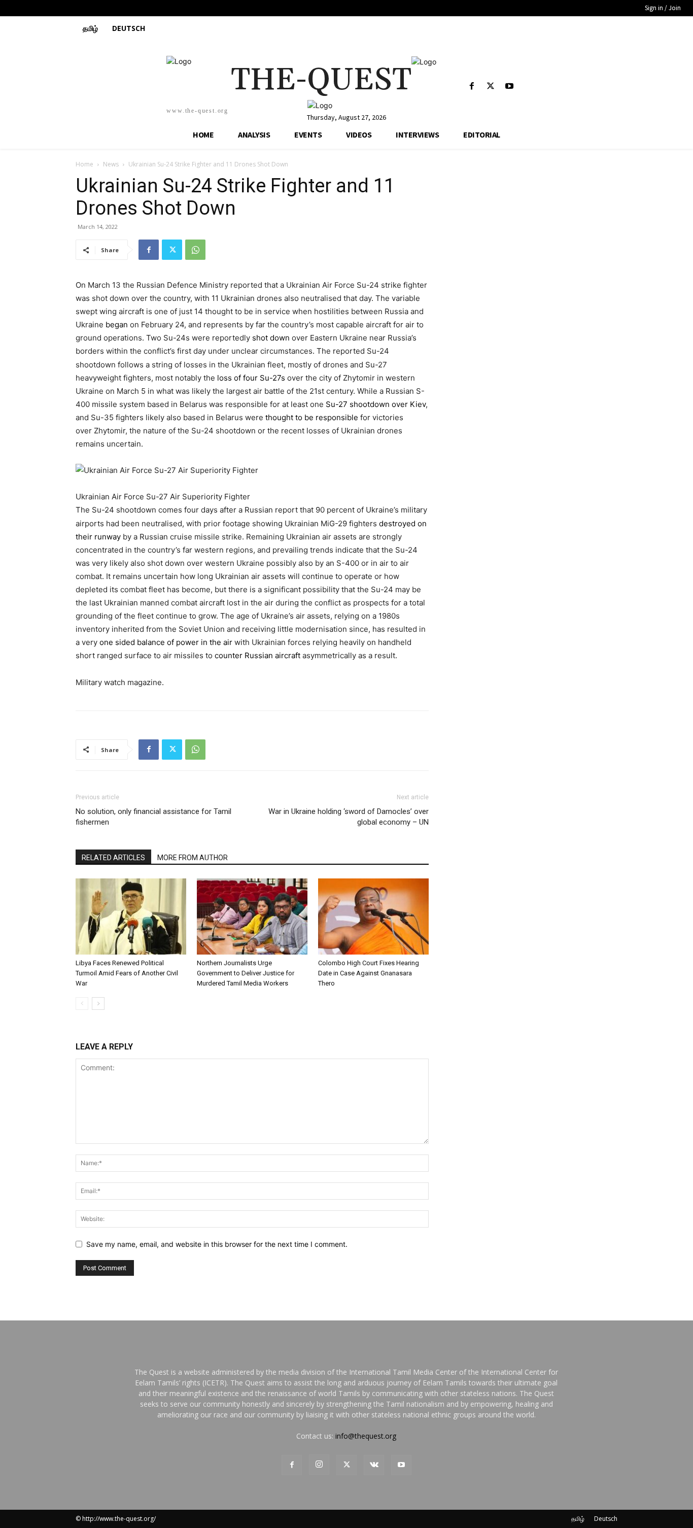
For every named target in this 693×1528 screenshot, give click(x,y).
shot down (272, 338)
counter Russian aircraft (258, 655)
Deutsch (605, 1518)
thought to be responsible (311, 417)
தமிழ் (577, 1518)
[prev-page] (82, 1003)
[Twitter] (490, 86)
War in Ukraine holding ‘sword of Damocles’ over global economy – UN (348, 817)
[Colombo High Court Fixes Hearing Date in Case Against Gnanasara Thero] (373, 916)
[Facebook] (471, 86)
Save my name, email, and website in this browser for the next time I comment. (217, 1244)
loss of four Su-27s (251, 378)
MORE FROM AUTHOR (192, 858)
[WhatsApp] (195, 250)
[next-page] (98, 1003)
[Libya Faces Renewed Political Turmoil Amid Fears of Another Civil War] (131, 916)
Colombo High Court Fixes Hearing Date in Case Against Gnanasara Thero (368, 973)
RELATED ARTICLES (113, 858)
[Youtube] (509, 86)
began (117, 324)
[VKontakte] (374, 1465)
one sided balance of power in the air (165, 642)
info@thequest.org (365, 1436)
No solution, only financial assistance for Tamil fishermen (153, 817)
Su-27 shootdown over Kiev (376, 404)
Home (84, 164)
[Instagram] (319, 1464)
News (111, 164)
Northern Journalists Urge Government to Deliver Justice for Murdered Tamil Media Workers (245, 973)
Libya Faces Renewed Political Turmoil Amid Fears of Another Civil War (127, 973)
